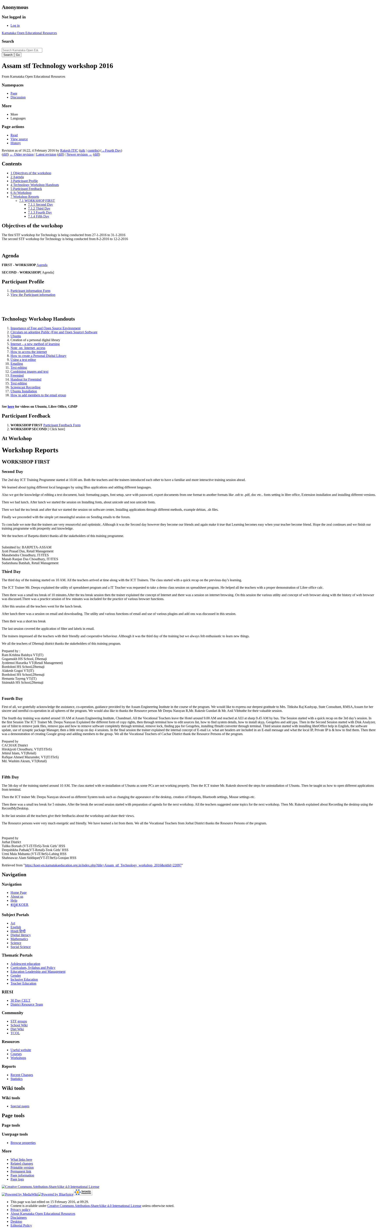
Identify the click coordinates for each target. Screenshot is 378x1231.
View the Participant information (32, 295)
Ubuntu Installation (23, 391)
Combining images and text (29, 371)
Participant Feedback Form (61, 425)
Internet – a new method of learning (35, 344)
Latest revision (46, 154)
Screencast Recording (25, 387)
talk (82, 150)
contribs (93, 150)
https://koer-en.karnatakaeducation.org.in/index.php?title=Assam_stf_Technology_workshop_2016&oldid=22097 (103, 865)
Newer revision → (79, 154)
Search (8, 41)
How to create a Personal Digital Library (38, 356)
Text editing (18, 367)
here (11, 406)
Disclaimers (18, 1217)
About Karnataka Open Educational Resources (42, 1213)
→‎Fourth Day (111, 150)
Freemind (17, 375)
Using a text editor (23, 360)
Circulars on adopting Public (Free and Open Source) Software (53, 332)
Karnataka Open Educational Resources (29, 33)
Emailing (16, 363)
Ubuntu (15, 336)
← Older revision (22, 154)
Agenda (42, 265)
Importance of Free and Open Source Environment (45, 328)
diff (5, 154)
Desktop (16, 1221)
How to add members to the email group (38, 395)
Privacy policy (20, 1210)
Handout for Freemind (25, 379)
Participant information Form (30, 291)
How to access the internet (28, 352)
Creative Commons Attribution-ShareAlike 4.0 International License (94, 1206)
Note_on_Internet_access (27, 348)
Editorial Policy (21, 1225)
